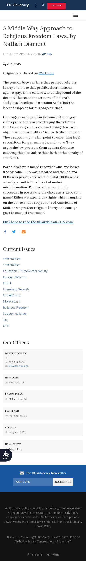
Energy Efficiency (15, 277)
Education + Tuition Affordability (25, 270)
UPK (6, 325)
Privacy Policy (59, 537)
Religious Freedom (15, 307)
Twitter (55, 555)
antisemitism (11, 258)
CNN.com (46, 73)
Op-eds (47, 54)
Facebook (36, 555)
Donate (56, 5)
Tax (5, 319)
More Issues (11, 301)
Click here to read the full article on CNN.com (38, 222)
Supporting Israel (15, 313)
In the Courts (12, 295)
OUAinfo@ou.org (18, 365)
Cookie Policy (43, 526)
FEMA (7, 283)
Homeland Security (16, 289)
